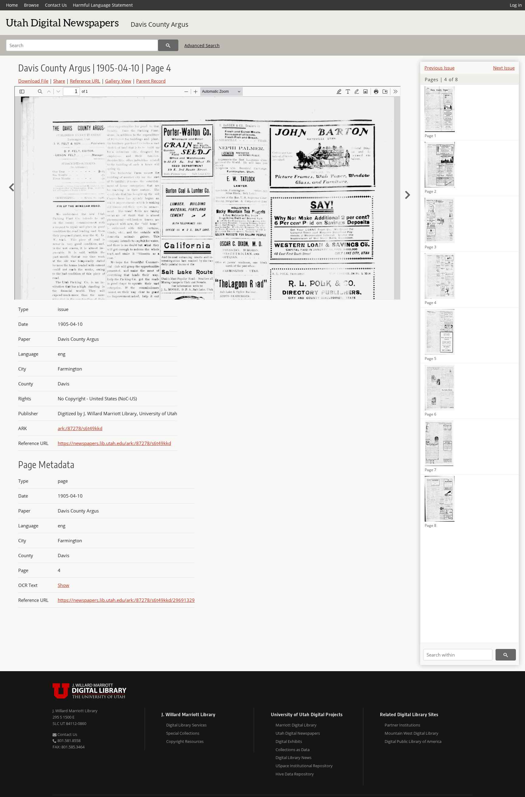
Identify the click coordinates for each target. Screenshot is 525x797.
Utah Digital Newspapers (298, 733)
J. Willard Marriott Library (75, 710)
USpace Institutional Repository (304, 765)
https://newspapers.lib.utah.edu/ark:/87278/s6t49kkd (114, 443)
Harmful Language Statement (103, 5)
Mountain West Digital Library (411, 733)
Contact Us (56, 5)
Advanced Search (202, 45)
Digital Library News (293, 757)
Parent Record (151, 81)
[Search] (168, 45)
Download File (33, 81)
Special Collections (182, 733)
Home (12, 5)
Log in (516, 5)
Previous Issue (439, 68)
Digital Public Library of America (413, 741)
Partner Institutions (402, 725)
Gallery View (118, 81)
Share (59, 81)
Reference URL (85, 81)
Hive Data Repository (295, 774)
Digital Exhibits (289, 741)
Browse (31, 5)
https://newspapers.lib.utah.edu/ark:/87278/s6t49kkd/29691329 (126, 600)
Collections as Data (293, 749)
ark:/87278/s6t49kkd (80, 428)
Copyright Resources (185, 741)
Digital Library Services (186, 725)
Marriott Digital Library (296, 725)
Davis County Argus (159, 24)
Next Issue (504, 68)
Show (63, 585)
